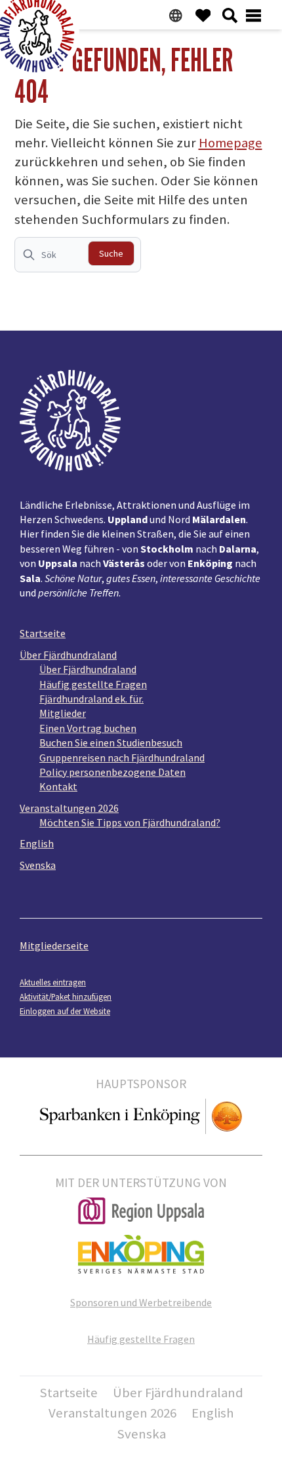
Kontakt (58, 786)
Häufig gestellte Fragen (93, 684)
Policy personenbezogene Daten (112, 771)
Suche (111, 253)
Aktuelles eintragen (53, 982)
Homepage (230, 142)
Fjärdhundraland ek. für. (91, 698)
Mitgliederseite (54, 945)
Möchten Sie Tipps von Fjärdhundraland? (129, 822)
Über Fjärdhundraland (68, 654)
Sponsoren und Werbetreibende (141, 1302)
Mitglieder (62, 713)
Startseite (43, 633)
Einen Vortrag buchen (87, 728)
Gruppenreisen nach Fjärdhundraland (122, 757)
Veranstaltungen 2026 (69, 807)
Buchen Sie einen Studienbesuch (110, 742)
